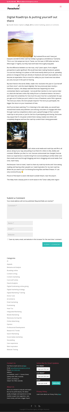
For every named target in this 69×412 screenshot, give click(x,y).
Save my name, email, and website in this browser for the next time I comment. (35, 239)
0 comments (55, 25)
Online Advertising (13, 321)
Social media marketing (15, 337)
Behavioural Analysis (14, 267)
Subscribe (56, 383)
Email (39, 380)
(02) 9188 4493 (15, 370)
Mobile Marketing (13, 315)
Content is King (12, 274)
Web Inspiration (12, 346)
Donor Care (11, 296)
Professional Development (16, 327)
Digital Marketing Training (16, 293)
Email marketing (12, 302)
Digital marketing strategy (16, 290)
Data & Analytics (12, 283)
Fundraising (11, 305)
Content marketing (39, 25)
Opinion (48, 25)
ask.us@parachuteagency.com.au (20, 368)
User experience (12, 343)
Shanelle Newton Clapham (16, 25)
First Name (40, 366)
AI (7, 261)
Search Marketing (13, 334)
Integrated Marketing (14, 312)
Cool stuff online (12, 280)
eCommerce (11, 299)
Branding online (12, 270)
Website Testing (12, 350)
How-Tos (10, 308)
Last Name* (41, 373)
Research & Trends (13, 331)
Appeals (9, 264)
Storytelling (11, 340)
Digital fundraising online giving (18, 286)
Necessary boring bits (14, 318)
